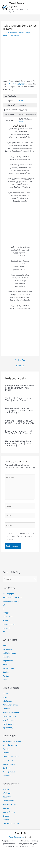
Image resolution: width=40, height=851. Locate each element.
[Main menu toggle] (35, 7)
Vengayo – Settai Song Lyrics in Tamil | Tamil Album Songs (20, 422)
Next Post (20, 366)
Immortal (6, 628)
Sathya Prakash (9, 764)
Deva (5, 697)
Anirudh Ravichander (11, 712)
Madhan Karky (8, 668)
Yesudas (6, 749)
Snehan (6, 680)
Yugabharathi (8, 661)
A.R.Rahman (7, 701)
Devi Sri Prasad (9, 720)
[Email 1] (18, 833)
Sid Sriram (7, 768)
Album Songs (24, 33)
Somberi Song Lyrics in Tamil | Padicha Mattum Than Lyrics (19, 387)
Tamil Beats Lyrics (16, 837)
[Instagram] (25, 833)
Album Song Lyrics (16, 84)
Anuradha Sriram (9, 804)
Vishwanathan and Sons (12, 597)
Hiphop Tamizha (9, 716)
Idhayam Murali (9, 624)
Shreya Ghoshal (9, 812)
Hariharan (6, 753)
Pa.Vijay (6, 676)
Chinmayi (6, 816)
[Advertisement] (20, 59)
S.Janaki (6, 789)
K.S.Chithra (7, 797)
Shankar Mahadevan (11, 757)
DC (4, 605)
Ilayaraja (6, 693)
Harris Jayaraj (8, 724)
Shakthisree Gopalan (11, 823)
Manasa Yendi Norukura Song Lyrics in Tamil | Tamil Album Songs (19, 410)
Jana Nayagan (8, 594)
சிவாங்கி (22, 122)
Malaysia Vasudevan (11, 745)
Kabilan (6, 672)
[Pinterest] (22, 833)
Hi (3, 609)
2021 (21, 100)
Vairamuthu (7, 649)
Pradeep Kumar (9, 772)
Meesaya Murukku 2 (11, 601)
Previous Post (20, 360)
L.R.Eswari (7, 793)
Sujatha (6, 808)
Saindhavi (6, 820)
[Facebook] (15, 833)
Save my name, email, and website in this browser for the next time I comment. (20, 536)
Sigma (5, 620)
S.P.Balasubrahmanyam (12, 741)
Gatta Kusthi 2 (8, 616)
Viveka (5, 664)
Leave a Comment (10, 33)
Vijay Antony (8, 728)
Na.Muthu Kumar (9, 653)
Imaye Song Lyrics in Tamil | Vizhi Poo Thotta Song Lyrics (19, 432)
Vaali (5, 645)
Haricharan (7, 776)
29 (4, 632)
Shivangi (6, 35)
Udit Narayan (8, 760)
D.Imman (6, 709)
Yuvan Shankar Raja (11, 705)
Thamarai (6, 657)
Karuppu (6, 613)
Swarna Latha (8, 801)
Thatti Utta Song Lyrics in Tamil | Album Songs (18, 399)
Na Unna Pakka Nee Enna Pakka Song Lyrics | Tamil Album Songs (18, 443)
